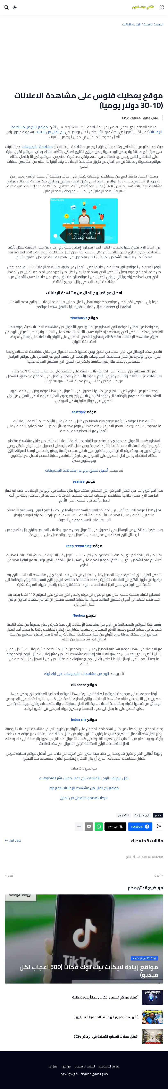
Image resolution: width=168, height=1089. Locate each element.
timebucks (78, 317)
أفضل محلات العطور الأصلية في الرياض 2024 (106, 1036)
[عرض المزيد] (79, 826)
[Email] (89, 826)
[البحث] (6, 7)
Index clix (78, 719)
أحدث (157, 876)
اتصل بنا (53, 1066)
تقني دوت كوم (69, 1073)
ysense (79, 481)
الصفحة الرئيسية (153, 24)
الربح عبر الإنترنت (131, 24)
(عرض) (125, 117)
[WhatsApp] (99, 826)
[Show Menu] (161, 7)
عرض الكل (15, 840)
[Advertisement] (84, 58)
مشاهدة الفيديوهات (37, 146)
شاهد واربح (123, 815)
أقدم (11, 876)
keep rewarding (79, 545)
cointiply (79, 411)
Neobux (79, 615)
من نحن (66, 1066)
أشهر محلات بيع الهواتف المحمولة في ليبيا (106, 1017)
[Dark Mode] (15, 7)
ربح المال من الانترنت (49, 131)
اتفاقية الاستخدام (85, 1066)
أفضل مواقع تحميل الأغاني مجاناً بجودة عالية (105, 997)
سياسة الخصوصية (109, 1066)
